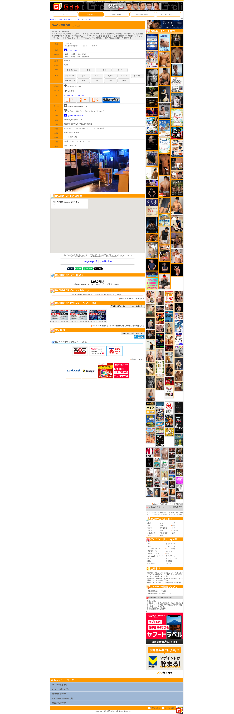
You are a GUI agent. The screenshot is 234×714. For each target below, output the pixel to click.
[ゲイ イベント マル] (150, 395)
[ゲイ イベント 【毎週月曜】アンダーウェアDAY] (152, 112)
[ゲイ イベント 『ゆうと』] (164, 94)
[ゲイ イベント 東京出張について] (172, 478)
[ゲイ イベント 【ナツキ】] (178, 296)
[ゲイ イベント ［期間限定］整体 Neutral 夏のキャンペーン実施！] (164, 235)
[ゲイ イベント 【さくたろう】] (150, 369)
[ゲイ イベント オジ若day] (178, 339)
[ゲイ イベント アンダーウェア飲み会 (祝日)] (172, 499)
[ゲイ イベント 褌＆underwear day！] (169, 392)
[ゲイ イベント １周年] (159, 441)
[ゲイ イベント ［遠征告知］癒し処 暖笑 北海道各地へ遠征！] (177, 205)
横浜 (173, 528)
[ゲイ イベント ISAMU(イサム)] (178, 307)
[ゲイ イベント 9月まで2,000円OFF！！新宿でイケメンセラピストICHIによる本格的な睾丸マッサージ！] (178, 352)
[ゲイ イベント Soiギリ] (164, 253)
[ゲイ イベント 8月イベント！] (152, 274)
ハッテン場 (86, 19)
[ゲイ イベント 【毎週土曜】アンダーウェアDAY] (164, 500)
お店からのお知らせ (143, 14)
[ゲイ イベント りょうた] (169, 370)
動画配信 (169, 561)
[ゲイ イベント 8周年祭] (169, 432)
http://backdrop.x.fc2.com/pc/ (74, 95)
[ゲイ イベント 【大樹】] (177, 240)
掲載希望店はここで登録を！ (157, 591)
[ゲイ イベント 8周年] (169, 407)
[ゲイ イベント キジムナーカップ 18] (178, 440)
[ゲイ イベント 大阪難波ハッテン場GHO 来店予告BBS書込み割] (169, 381)
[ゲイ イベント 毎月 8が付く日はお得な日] (172, 456)
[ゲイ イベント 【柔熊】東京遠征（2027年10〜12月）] (179, 488)
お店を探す (91, 14)
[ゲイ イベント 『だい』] (157, 492)
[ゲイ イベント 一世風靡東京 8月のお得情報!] (152, 158)
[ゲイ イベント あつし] (152, 250)
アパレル (169, 551)
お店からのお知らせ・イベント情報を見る (168, 504)
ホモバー (150, 544)
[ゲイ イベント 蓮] (177, 40)
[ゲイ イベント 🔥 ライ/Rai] (172, 461)
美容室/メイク (152, 551)
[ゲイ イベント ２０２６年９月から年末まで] (159, 375)
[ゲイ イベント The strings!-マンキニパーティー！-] (164, 489)
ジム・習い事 (170, 549)
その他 (168, 563)
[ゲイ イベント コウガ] (150, 310)
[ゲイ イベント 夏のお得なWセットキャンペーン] (164, 220)
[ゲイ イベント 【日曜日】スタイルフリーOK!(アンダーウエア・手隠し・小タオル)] (179, 496)
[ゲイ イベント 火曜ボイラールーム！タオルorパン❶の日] (159, 318)
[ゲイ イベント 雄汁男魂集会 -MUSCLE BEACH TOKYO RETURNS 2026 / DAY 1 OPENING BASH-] (157, 482)
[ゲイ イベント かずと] (149, 492)
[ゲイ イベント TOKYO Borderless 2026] (152, 59)
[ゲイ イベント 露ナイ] (172, 450)
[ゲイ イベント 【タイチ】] (178, 376)
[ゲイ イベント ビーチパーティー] (150, 420)
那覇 (161, 535)
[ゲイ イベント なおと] (164, 281)
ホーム (65, 14)
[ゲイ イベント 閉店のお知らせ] (152, 207)
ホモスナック (170, 544)
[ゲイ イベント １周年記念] (164, 205)
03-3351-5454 (72, 50)
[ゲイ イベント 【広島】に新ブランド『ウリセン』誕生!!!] (159, 367)
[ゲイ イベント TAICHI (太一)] (152, 265)
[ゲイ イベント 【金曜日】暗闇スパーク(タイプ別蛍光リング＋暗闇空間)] (179, 473)
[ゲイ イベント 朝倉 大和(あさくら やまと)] (159, 328)
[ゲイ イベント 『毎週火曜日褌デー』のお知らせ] (150, 297)
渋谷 (173, 525)
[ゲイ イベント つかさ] (157, 473)
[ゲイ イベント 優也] (172, 492)
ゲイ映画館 (151, 563)
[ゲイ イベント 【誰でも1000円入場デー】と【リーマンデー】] (172, 467)
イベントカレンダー (168, 14)
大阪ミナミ (151, 533)
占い (149, 558)
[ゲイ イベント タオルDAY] (150, 382)
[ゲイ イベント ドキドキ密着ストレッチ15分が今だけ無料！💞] (152, 142)
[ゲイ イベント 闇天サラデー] (149, 462)
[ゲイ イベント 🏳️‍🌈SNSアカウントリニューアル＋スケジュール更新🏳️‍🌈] (152, 173)
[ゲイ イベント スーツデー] (169, 316)
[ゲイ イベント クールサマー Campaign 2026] (152, 125)
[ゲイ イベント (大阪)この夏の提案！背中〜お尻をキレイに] (177, 100)
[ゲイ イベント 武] (172, 484)
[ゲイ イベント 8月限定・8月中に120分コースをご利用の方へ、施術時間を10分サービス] (164, 145)
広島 (173, 533)
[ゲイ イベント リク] (164, 186)
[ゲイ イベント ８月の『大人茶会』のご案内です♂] (177, 188)
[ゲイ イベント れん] (159, 354)
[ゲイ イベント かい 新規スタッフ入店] (164, 165)
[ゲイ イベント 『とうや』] (150, 323)
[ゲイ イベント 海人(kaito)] (164, 453)
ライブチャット (171, 556)
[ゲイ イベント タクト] (159, 298)
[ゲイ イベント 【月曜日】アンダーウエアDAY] (177, 164)
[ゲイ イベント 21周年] (169, 420)
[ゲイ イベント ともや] (169, 340)
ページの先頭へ (169, 708)
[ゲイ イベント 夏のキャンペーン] (177, 117)
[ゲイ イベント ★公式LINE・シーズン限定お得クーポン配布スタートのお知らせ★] (152, 284)
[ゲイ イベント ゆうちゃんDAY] (178, 326)
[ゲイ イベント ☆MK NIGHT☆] (149, 452)
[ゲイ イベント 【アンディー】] (164, 495)
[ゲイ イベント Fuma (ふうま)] (164, 267)
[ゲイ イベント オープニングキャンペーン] (152, 103)
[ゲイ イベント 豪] (179, 451)
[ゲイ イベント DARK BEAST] (159, 340)
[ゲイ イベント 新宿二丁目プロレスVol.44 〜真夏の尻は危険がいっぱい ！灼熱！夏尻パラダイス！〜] (178, 316)
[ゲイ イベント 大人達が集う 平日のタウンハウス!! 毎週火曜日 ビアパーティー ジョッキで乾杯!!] (169, 297)
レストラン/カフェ (154, 549)
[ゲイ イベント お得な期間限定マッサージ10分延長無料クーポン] (177, 175)
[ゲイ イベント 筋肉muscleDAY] (152, 77)
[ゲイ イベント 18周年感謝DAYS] (159, 405)
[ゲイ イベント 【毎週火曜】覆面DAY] (169, 348)
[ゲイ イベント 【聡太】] (169, 329)
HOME (52, 19)
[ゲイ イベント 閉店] (178, 407)
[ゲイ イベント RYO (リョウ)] (177, 270)
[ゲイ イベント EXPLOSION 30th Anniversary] (157, 452)
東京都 (59, 19)
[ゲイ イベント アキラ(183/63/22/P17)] (179, 458)
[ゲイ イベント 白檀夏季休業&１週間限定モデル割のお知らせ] (177, 148)
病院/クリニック (153, 553)
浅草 (149, 525)
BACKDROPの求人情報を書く (133, 333)
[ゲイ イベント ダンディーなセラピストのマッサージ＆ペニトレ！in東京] (177, 70)
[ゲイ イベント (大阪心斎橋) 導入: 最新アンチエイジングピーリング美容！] (164, 111)
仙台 (161, 523)
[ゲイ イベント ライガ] (164, 59)
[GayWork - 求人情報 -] (139, 337)
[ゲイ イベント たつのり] (177, 55)
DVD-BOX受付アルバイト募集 (71, 342)
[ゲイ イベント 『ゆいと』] (178, 364)
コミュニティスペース (155, 556)
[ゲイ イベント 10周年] (159, 415)
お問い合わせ (155, 708)
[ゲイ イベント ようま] (159, 384)
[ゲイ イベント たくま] (149, 472)
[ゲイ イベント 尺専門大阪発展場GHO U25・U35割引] (177, 133)
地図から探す (117, 14)
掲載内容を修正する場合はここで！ (160, 593)
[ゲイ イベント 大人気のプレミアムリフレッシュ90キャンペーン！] (152, 182)
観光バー (150, 546)
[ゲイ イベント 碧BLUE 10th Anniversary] (152, 225)
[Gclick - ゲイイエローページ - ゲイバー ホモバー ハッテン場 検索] (66, 6)
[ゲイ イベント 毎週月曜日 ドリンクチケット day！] (177, 84)
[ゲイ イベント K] (169, 357)
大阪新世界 (164, 533)
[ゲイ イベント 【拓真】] (150, 357)
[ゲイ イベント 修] (150, 334)
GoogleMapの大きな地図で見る (97, 261)
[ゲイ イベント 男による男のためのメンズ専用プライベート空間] (152, 42)
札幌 (149, 523)
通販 (149, 561)
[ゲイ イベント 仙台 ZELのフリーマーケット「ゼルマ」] (164, 465)
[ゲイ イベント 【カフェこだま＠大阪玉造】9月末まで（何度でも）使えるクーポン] (164, 128)
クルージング (77, 19)
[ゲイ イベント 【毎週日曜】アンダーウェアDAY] (172, 472)
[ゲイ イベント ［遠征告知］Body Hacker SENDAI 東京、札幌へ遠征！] (164, 76)
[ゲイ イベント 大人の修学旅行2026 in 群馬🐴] (150, 435)
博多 (149, 535)
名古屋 (149, 530)
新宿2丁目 (67, 19)
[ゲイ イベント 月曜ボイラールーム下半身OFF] (177, 256)
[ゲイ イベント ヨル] (150, 345)
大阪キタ (175, 530)
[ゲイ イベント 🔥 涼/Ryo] (152, 237)
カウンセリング (171, 558)
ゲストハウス (170, 546)
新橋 (161, 525)
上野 (173, 523)
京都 (161, 530)
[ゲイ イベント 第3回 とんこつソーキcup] (159, 428)
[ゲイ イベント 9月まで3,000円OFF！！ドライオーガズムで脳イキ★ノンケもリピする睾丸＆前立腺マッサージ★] (159, 309)
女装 (167, 553)
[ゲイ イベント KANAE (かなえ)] (152, 192)
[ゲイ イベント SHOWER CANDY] (179, 480)
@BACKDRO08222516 (76, 116)
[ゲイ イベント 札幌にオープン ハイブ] (150, 407)
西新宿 (149, 528)
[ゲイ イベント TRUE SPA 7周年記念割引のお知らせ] (164, 42)
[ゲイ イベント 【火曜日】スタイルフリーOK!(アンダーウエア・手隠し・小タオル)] (178, 386)
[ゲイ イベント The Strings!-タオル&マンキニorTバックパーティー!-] (164, 483)
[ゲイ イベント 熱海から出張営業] (164, 475)
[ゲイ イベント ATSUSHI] (152, 92)
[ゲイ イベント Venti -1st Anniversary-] (157, 463)
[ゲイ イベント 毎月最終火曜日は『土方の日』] (149, 482)
